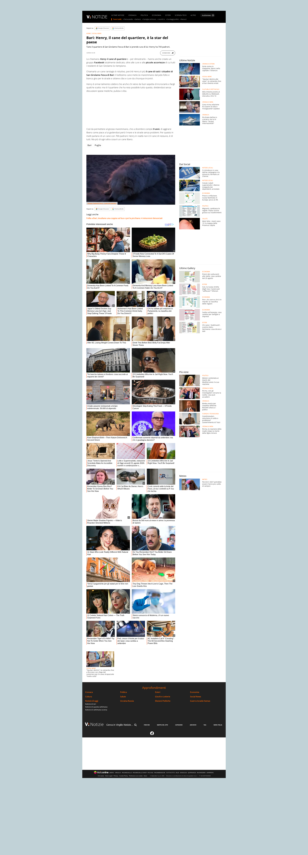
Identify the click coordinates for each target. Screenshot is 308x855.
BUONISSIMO (201, 772)
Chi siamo (101, 776)
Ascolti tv (161, 19)
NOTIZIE (99, 17)
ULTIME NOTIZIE (117, 15)
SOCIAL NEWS (96, 33)
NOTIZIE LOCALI (207, 168)
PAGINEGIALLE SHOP (140, 772)
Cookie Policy (123, 776)
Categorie (179, 725)
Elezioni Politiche (162, 701)
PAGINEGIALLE (127, 772)
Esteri (157, 692)
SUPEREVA (210, 772)
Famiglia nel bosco (149, 19)
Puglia (98, 145)
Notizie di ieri (90, 704)
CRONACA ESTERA (208, 64)
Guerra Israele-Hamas (200, 701)
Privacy (116, 776)
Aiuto (145, 776)
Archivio (193, 725)
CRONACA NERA (207, 102)
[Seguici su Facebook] (152, 734)
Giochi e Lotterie (162, 697)
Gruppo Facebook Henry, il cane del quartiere (102, 203)
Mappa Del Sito (162, 725)
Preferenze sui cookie (136, 776)
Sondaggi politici (173, 19)
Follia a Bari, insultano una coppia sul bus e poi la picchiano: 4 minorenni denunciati (124, 218)
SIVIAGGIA (183, 772)
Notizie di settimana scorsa (96, 710)
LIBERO (111, 772)
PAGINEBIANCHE (159, 772)
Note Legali (108, 776)
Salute (123, 697)
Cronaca (89, 692)
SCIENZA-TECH (180, 15)
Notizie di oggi (91, 701)
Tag (205, 725)
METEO (204, 479)
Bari (89, 145)
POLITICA (144, 15)
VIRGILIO (118, 772)
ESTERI (168, 15)
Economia (194, 692)
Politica (123, 692)
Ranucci (183, 19)
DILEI (177, 772)
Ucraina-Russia (127, 701)
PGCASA (150, 772)
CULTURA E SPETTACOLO (210, 89)
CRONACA (132, 15)
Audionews (206, 15)
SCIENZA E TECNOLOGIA (210, 414)
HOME (88, 33)
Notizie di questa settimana (96, 707)
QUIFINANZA (192, 772)
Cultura (88, 697)
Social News (195, 697)
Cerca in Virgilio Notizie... (119, 724)
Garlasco (138, 19)
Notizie (97, 724)
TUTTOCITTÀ (170, 772)
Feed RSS (147, 725)
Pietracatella (128, 19)
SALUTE (205, 219)
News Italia (218, 725)
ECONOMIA (156, 15)
